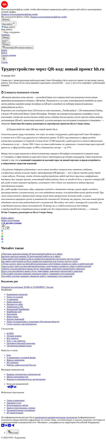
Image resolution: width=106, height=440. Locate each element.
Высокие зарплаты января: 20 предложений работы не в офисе (30, 256)
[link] (5, 44)
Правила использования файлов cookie (48, 17)
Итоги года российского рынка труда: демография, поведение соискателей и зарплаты (42, 271)
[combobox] (13, 432)
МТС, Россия (47, 287)
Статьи (4, 62)
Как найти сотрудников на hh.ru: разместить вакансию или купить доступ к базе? (39, 261)
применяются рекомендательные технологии (56, 417)
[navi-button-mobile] (4, 59)
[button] (4, 50)
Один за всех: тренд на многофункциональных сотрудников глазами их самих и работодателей (46, 266)
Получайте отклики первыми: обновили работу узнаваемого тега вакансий (36, 276)
